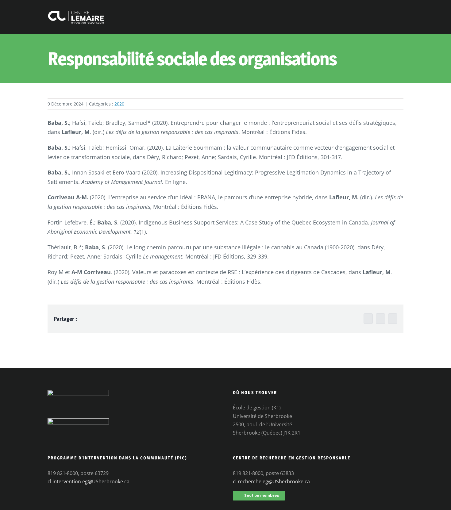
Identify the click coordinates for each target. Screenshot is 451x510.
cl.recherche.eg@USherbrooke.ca (271, 481)
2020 (119, 104)
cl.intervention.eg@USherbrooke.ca (88, 481)
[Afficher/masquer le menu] (400, 17)
